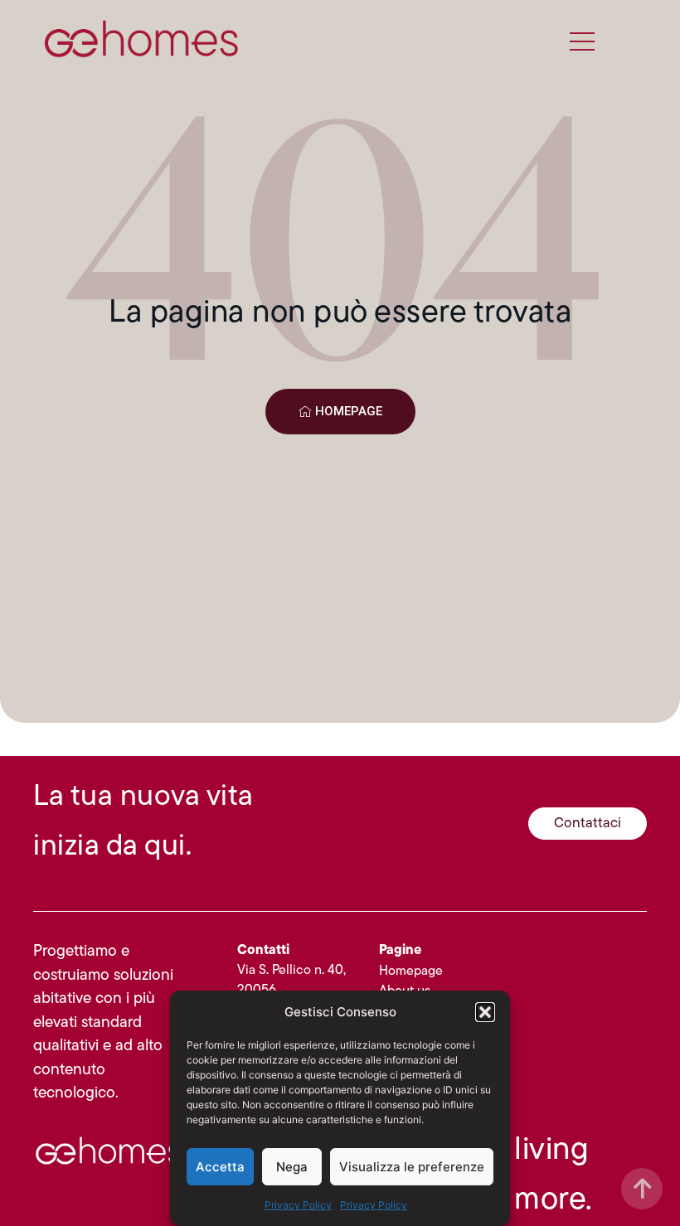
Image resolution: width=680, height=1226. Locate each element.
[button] (485, 1012)
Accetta (220, 1167)
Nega (292, 1167)
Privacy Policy (298, 1205)
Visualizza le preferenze (411, 1167)
